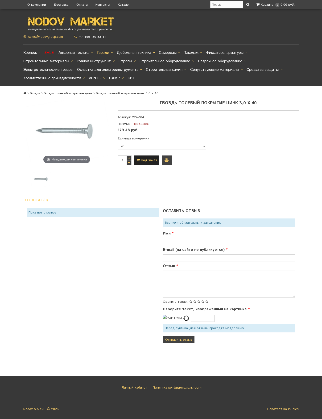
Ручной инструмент (94, 61)
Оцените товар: (175, 301)
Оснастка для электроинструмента (107, 69)
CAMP (114, 78)
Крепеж (30, 52)
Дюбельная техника (134, 52)
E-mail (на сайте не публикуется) (194, 249)
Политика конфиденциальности (177, 387)
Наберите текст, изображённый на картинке (205, 309)
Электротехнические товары (48, 69)
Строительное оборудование (165, 61)
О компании (36, 4)
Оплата (82, 4)
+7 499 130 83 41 (92, 36)
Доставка (61, 4)
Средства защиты (263, 69)
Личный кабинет (133, 387)
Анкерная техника (73, 52)
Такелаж (191, 52)
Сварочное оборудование (220, 61)
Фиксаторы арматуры (225, 52)
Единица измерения (133, 138)
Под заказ (148, 160)
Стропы (125, 61)
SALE (49, 52)
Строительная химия (164, 69)
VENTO (95, 78)
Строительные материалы (46, 61)
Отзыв (169, 266)
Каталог (124, 4)
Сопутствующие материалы (214, 69)
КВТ (131, 78)
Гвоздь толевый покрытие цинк (68, 93)
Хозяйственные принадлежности (52, 78)
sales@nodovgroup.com (45, 37)
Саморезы (168, 52)
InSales (293, 409)
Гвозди (103, 52)
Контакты (102, 4)
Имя (167, 233)
